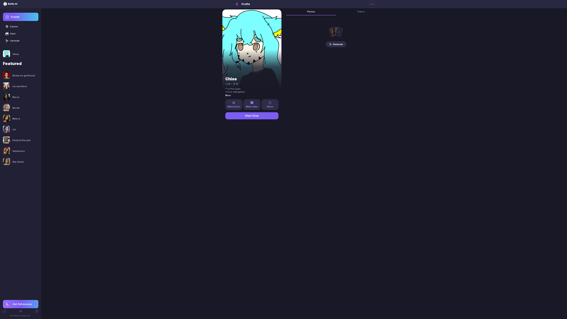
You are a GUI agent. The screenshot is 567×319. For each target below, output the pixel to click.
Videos (361, 11)
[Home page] (10, 5)
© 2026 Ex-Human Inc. (20, 315)
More (228, 95)
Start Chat (252, 115)
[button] (20, 304)
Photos (311, 11)
